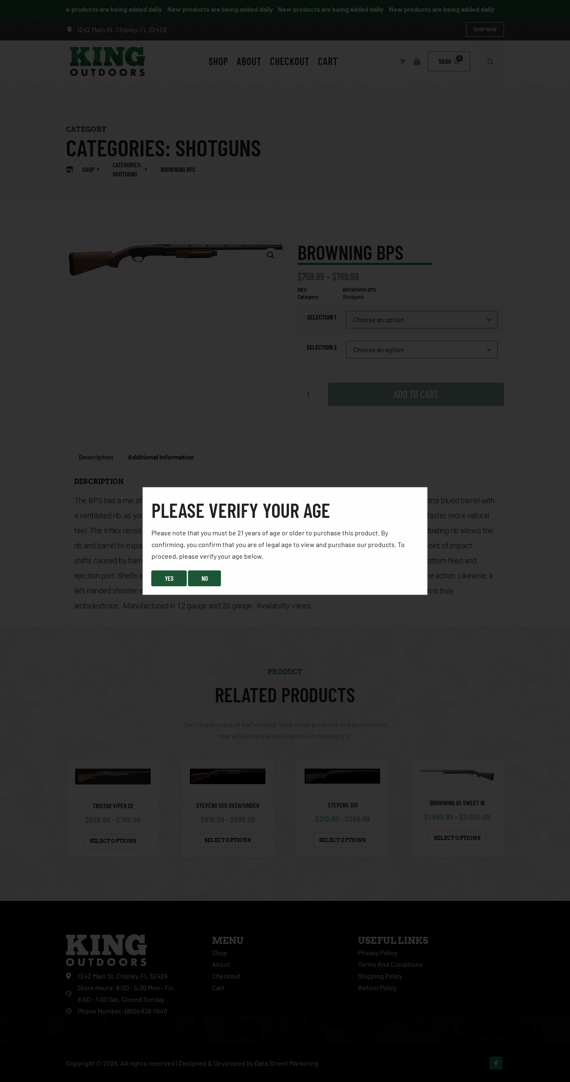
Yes (169, 578)
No (205, 578)
